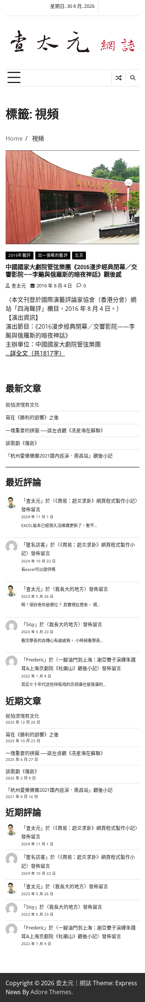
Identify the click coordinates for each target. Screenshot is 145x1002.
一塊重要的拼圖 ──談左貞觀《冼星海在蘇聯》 (55, 430)
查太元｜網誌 (73, 983)
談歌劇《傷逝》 (22, 443)
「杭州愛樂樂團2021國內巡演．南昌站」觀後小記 (59, 455)
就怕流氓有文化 (22, 404)
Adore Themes (50, 992)
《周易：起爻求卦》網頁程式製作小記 (95, 500)
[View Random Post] (118, 78)
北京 (79, 255)
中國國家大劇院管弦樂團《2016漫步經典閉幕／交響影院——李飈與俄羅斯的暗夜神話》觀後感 (71, 270)
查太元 (19, 285)
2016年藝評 (19, 255)
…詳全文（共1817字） (35, 353)
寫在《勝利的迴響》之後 (32, 417)
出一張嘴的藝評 (53, 255)
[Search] (132, 78)
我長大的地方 (69, 588)
